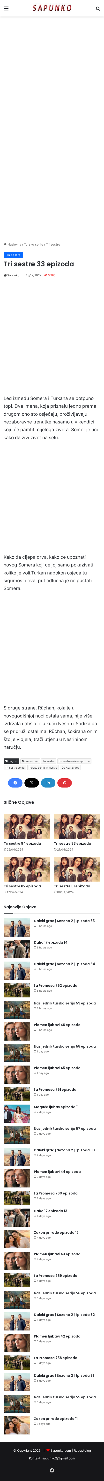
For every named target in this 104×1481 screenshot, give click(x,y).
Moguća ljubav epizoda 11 (56, 1107)
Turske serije (33, 244)
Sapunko (13, 275)
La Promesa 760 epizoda (56, 1193)
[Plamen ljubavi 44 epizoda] (17, 1178)
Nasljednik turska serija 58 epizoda (65, 1046)
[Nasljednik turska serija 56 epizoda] (17, 1300)
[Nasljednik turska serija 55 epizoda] (17, 1404)
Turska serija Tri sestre (43, 767)
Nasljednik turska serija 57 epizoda (65, 1128)
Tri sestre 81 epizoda (72, 886)
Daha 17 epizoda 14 (50, 942)
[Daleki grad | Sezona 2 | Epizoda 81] (17, 1382)
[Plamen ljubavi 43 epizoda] (17, 1261)
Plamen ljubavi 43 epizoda (57, 1254)
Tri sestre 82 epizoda (22, 886)
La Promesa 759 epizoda (55, 1275)
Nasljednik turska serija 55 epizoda (65, 1397)
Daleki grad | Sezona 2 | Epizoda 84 (64, 964)
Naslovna (14, 244)
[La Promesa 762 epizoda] (17, 990)
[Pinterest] (64, 783)
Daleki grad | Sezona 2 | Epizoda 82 (64, 1314)
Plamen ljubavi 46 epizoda (57, 1024)
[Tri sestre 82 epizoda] (27, 869)
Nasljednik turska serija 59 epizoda (65, 1003)
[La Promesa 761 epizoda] (17, 1094)
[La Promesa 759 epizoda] (17, 1280)
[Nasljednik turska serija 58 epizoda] (17, 1053)
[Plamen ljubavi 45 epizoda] (17, 1075)
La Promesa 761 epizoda (55, 1089)
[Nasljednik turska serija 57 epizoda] (17, 1135)
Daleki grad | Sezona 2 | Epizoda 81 (64, 1375)
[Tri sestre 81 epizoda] (77, 869)
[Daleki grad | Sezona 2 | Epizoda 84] (17, 971)
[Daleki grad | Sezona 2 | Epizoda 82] (17, 1321)
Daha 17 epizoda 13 (50, 1211)
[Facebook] (15, 783)
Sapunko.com (61, 1450)
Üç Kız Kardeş (70, 767)
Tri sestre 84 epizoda (22, 843)
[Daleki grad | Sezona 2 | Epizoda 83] (17, 1157)
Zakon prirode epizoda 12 (56, 1232)
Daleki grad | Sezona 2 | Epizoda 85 (64, 920)
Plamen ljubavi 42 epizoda (57, 1336)
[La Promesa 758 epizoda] (17, 1362)
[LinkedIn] (48, 783)
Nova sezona (30, 761)
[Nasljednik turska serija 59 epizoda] (17, 1010)
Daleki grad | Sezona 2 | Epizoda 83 (64, 1150)
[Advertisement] (52, 73)
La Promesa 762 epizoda (55, 985)
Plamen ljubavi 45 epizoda (57, 1068)
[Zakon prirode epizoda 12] (17, 1239)
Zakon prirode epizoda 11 (56, 1418)
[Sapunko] (52, 8)
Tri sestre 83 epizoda (72, 843)
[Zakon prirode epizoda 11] (17, 1425)
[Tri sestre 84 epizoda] (27, 826)
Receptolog (82, 1450)
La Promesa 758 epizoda (55, 1357)
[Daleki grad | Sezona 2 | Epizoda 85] (17, 927)
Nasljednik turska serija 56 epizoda (65, 1293)
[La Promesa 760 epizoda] (17, 1198)
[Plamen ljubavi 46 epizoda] (17, 1031)
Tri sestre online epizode (74, 761)
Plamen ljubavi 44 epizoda (57, 1171)
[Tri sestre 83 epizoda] (77, 826)
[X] (31, 783)
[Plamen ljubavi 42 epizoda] (17, 1343)
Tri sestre (53, 244)
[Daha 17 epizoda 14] (17, 949)
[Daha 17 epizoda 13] (17, 1218)
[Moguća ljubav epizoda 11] (17, 1114)
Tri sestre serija (14, 767)
